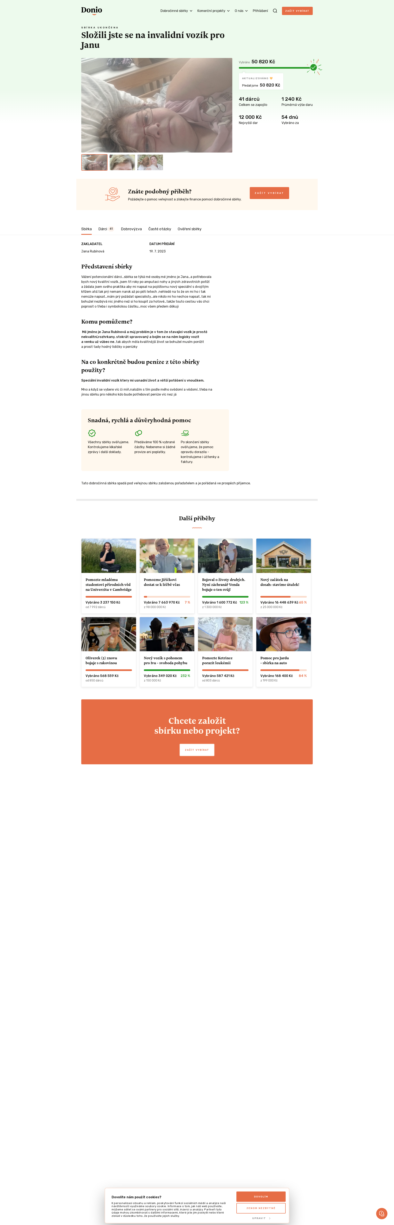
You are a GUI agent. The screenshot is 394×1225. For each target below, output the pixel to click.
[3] (150, 162)
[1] (94, 162)
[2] (122, 162)
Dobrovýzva (131, 229)
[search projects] (275, 11)
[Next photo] (227, 105)
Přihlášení (260, 11)
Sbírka (86, 229)
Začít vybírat (297, 10)
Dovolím (261, 1196)
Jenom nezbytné (261, 1208)
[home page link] (91, 11)
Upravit (259, 1218)
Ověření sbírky (190, 229)
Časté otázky (159, 229)
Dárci (105, 229)
